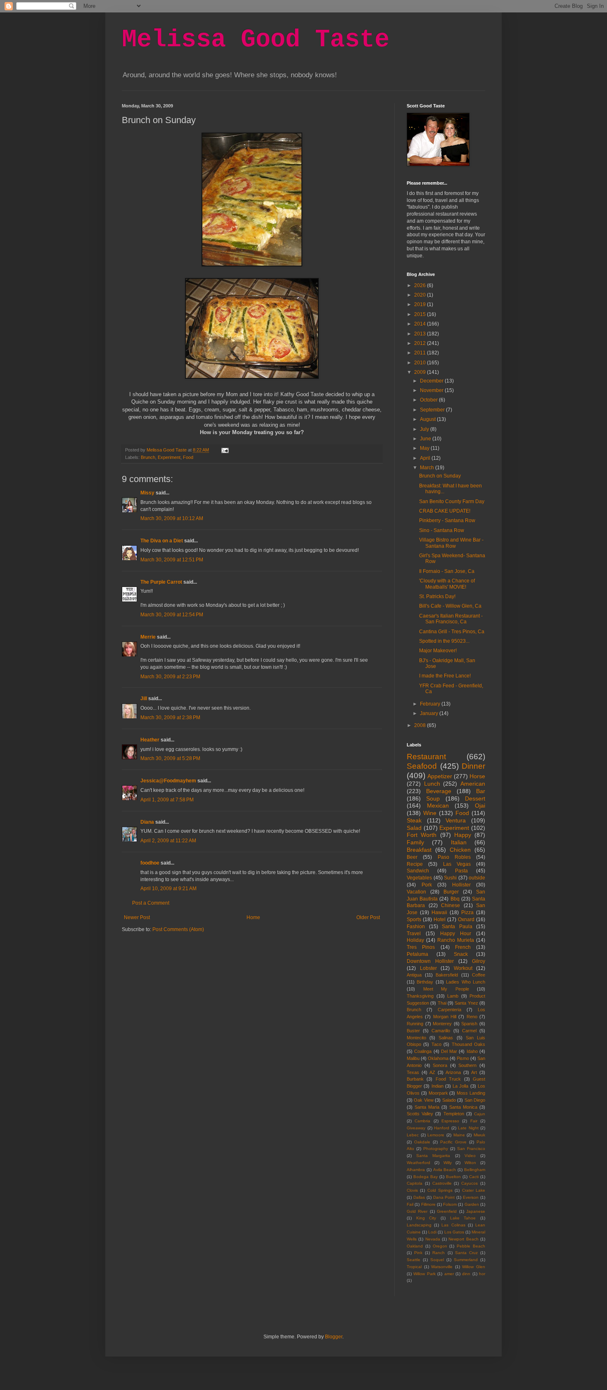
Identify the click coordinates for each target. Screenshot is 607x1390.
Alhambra (416, 1169)
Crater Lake (473, 1190)
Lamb (452, 995)
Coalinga (423, 1051)
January (429, 713)
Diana (147, 822)
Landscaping (419, 1225)
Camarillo (441, 1030)
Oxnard (466, 919)
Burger (451, 892)
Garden (472, 1204)
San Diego (475, 1100)
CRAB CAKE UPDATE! (444, 511)
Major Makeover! (438, 650)
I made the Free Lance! (445, 676)
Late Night (468, 1128)
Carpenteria (449, 1009)
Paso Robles (454, 857)
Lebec (413, 1135)
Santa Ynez (466, 1002)
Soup (433, 798)
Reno (472, 1016)
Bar (480, 791)
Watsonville (442, 1266)
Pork (427, 885)
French (463, 947)
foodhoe (149, 863)
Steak (414, 820)
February (430, 704)
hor (482, 1273)
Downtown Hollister (430, 961)
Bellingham (474, 1169)
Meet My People (446, 988)
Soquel (437, 1259)
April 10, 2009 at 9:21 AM (168, 888)
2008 (420, 725)
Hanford (441, 1128)
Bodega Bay (425, 1176)
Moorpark (438, 1093)
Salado (449, 1100)
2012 (420, 343)
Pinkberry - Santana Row (447, 520)
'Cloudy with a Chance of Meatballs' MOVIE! (447, 583)
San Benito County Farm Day (451, 501)
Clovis (412, 1190)
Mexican (438, 805)
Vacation (416, 892)
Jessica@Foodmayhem (168, 781)
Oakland (415, 1246)
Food (188, 457)
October (429, 400)
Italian (459, 842)
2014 (420, 324)
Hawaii (439, 912)
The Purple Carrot (161, 582)
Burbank (415, 1078)
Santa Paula (457, 926)
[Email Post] (224, 449)
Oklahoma (438, 1058)
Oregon (440, 1246)
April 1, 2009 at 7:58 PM (167, 800)
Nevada (432, 1239)
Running (415, 1023)
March (427, 467)
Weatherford (418, 1162)
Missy (147, 493)
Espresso (450, 1121)
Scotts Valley (420, 1113)
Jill (143, 698)
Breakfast (419, 849)
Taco (436, 1044)
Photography (435, 1148)
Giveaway (416, 1128)
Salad (414, 827)
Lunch (432, 783)
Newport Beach (463, 1239)
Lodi (432, 1232)
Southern (467, 1065)
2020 (420, 295)
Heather (149, 740)
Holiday (415, 940)
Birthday (425, 981)
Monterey (442, 1023)
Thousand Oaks (468, 1044)
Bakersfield (447, 974)
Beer (412, 857)
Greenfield (447, 1211)
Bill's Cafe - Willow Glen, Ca (450, 606)
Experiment (169, 457)
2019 (420, 304)
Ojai (480, 805)
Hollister (461, 885)
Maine (459, 1135)
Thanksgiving (420, 995)
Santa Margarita (433, 1155)
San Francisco (471, 1148)
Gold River (417, 1211)
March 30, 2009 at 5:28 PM (170, 758)
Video (470, 1155)
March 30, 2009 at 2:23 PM (170, 677)
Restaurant (426, 756)
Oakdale (422, 1142)
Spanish (469, 1023)
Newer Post (137, 917)
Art (474, 1072)
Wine (429, 813)
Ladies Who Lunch (465, 981)
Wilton (470, 1162)
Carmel (469, 1030)
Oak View (423, 1100)
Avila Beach (444, 1169)
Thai (442, 1002)
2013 (420, 334)
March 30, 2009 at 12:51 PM (171, 560)
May (425, 448)
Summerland (466, 1259)
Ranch (438, 1252)
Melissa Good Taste (255, 40)
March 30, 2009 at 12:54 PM (171, 615)
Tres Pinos (421, 947)
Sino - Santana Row (441, 530)
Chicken (460, 849)
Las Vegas (457, 864)
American (472, 783)
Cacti (474, 1176)
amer (449, 1273)
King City (426, 1218)
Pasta (461, 871)
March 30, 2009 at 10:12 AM (171, 518)
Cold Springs (440, 1190)
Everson (471, 1197)
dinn (466, 1273)
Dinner (473, 766)
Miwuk (479, 1135)
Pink (418, 1252)
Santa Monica (463, 1107)
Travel (414, 933)
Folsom (450, 1204)
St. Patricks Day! (437, 596)
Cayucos (469, 1183)
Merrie (148, 637)
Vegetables (419, 878)
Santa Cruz (466, 1252)
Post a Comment (150, 903)
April (426, 458)
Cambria (422, 1121)
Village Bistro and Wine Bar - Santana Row (451, 543)
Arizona (453, 1072)
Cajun (479, 1114)
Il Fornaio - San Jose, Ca (446, 571)
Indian (437, 1085)
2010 (420, 363)
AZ (432, 1072)
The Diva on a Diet (161, 541)
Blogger (333, 1337)
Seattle (413, 1259)
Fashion (416, 926)
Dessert (475, 798)
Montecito (416, 1037)
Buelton (453, 1176)
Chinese (450, 905)
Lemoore (435, 1135)
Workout (463, 968)
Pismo (463, 1058)
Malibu (413, 1058)
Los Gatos (454, 1232)
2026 (420, 285)
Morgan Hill (444, 1016)
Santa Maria (427, 1107)
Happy (462, 835)
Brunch (148, 457)
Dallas (419, 1197)
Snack (461, 954)
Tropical (414, 1266)
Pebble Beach (471, 1246)
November (432, 390)
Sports (414, 919)
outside (477, 878)
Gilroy (478, 961)
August (428, 419)
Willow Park (424, 1273)
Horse (477, 776)
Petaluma (417, 954)
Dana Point (444, 1197)
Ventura (456, 820)
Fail (410, 1204)
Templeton (453, 1113)
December (432, 381)
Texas (413, 1072)
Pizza (467, 912)
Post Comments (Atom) (178, 929)
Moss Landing (471, 1093)
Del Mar (449, 1051)
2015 (420, 314)
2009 (420, 372)
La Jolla (460, 1085)
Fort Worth (421, 835)
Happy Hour (455, 933)
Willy (447, 1162)
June (426, 439)
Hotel (440, 919)
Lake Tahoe (463, 1218)
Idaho (472, 1051)
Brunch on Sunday (440, 476)
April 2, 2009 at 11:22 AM (168, 841)
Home (253, 917)
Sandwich (418, 871)
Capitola (414, 1183)
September (433, 410)
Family (415, 842)
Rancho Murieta (455, 940)
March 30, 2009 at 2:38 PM (170, 717)
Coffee (478, 974)
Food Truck (448, 1078)
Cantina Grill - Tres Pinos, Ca (451, 631)
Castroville (442, 1183)
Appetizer (439, 776)
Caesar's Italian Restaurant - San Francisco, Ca (451, 619)
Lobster (428, 968)
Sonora (440, 1065)
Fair (473, 1121)
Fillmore (428, 1204)
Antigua (414, 974)
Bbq (455, 899)
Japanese (475, 1211)
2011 (420, 353)
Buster (413, 1030)
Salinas (446, 1037)
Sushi (450, 878)
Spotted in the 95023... (444, 641)
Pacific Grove (453, 1142)
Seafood (422, 766)
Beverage (438, 791)
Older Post (368, 917)
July (425, 429)
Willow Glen (473, 1266)
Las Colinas (453, 1225)
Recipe (415, 864)
